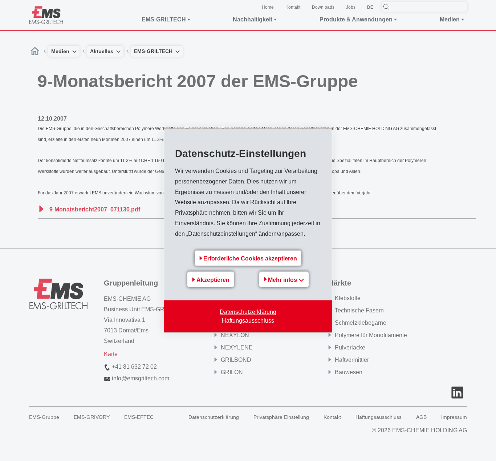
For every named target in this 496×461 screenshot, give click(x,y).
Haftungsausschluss (248, 321)
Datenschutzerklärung (248, 312)
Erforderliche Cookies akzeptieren (250, 258)
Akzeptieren (212, 279)
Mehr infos (283, 280)
